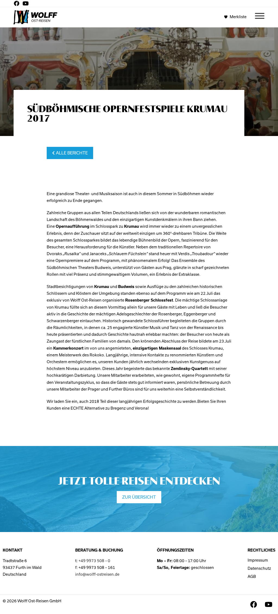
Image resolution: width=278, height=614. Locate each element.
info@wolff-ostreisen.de (97, 574)
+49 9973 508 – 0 (94, 561)
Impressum (258, 560)
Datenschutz (259, 568)
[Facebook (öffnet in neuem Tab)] (17, 3)
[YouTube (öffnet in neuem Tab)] (25, 3)
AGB (252, 576)
